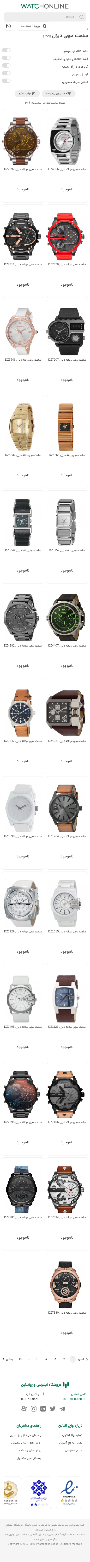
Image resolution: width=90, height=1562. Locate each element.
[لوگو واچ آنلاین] (45, 6)
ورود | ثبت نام (30, 26)
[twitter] (53, 1409)
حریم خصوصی (73, 1450)
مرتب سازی (24, 93)
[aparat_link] (24, 1409)
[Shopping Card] (8, 26)
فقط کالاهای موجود (75, 51)
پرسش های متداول (29, 1458)
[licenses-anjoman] (41, 1493)
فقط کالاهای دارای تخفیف (70, 59)
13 (20, 1359)
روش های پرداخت (30, 1450)
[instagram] (33, 1409)
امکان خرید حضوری (75, 82)
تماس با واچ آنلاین (70, 1443)
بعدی (9, 1359)
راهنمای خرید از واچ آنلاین (25, 1435)
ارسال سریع (80, 74)
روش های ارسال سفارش (26, 1443)
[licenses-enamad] (71, 1493)
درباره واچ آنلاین (72, 1435)
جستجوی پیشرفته (56, 93)
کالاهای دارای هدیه (75, 67)
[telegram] (62, 1409)
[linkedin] (43, 1409)
